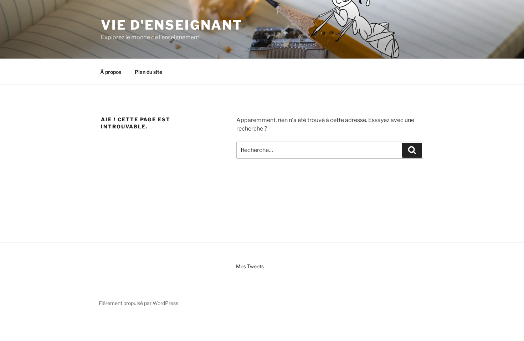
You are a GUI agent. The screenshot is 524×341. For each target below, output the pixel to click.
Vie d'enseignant (172, 25)
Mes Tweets (250, 266)
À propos (110, 72)
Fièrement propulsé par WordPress (138, 303)
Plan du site (148, 72)
